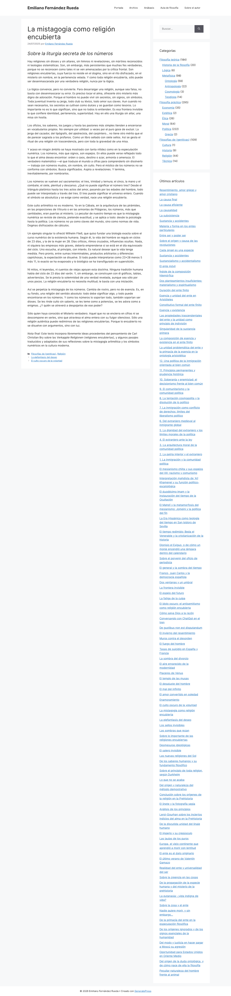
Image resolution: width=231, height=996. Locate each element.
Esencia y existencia (172, 310)
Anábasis (149, 7)
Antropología (173, 86)
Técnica (167, 161)
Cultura (166, 145)
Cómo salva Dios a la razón (177, 613)
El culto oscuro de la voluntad (46, 360)
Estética (167, 113)
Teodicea (170, 97)
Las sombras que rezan (174, 730)
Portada (118, 7)
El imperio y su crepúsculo (176, 833)
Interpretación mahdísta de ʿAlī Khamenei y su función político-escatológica (179, 482)
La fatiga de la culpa (172, 598)
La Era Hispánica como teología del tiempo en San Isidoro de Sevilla (179, 522)
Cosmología (172, 91)
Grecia (169, 134)
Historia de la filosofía (176, 65)
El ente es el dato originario (177, 853)
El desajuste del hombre (175, 683)
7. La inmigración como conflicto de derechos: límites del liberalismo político (180, 411)
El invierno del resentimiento (177, 633)
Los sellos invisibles (172, 725)
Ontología (171, 81)
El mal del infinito (170, 689)
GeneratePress (143, 991)
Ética (165, 118)
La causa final (168, 199)
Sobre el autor (192, 7)
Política (166, 129)
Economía (168, 107)
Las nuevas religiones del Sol (178, 755)
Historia (167, 150)
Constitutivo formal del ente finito (181, 304)
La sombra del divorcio (174, 658)
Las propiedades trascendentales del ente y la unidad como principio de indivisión (181, 319)
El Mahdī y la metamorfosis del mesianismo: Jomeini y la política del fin (180, 509)
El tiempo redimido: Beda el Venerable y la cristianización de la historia (181, 535)
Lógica (166, 70)
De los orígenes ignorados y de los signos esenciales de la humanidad (181, 933)
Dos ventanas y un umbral (176, 582)
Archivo (133, 7)
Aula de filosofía (169, 7)
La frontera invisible (172, 587)
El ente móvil (168, 266)
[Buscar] (199, 29)
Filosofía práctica (170, 102)
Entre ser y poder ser (173, 235)
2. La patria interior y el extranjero (181, 454)
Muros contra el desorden (176, 638)
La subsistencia (169, 215)
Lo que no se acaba (172, 779)
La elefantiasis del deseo (44, 357)
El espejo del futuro (172, 593)
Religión (61, 353)
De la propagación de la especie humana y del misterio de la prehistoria (180, 886)
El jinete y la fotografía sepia (177, 803)
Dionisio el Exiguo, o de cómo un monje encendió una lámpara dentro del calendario (180, 549)
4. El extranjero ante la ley (176, 439)
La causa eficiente (171, 204)
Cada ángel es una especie (177, 250)
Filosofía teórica (169, 59)
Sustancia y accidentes (174, 220)
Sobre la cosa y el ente (174, 905)
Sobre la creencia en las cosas (179, 877)
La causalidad (168, 210)
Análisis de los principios (175, 809)
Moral (165, 123)
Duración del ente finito (174, 290)
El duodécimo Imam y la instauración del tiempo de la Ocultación (178, 495)
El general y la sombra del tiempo (181, 567)
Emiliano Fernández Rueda (53, 7)
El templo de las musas (174, 678)
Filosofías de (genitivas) (43, 353)
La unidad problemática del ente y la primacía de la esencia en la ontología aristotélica (181, 351)
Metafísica (168, 75)
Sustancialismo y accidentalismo (180, 260)
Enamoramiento (169, 699)
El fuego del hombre (172, 643)
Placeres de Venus (171, 673)
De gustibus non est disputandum (181, 627)
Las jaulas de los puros (174, 838)
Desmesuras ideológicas (175, 745)
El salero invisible (170, 750)
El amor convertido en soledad (179, 694)
